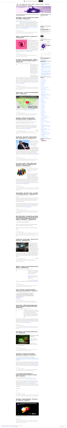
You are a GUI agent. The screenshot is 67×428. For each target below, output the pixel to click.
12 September (19, 210)
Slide (19, 88)
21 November (19, 87)
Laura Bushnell (42, 106)
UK (30, 421)
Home (17, 4)
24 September (19, 131)
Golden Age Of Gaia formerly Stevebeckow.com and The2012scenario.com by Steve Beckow (46, 95)
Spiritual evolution (25, 33)
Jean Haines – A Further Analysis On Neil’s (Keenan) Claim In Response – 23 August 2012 (26, 354)
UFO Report (24, 421)
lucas (24, 395)
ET (29, 420)
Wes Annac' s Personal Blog (44, 137)
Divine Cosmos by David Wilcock (45, 87)
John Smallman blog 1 (43, 101)
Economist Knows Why (19, 132)
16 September (19, 187)
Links (21, 31)
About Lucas (47, 4)
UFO (22, 421)
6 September (19, 259)
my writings (23, 393)
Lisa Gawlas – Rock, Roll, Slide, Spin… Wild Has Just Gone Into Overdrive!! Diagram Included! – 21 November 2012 (27, 60)
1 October (19, 113)
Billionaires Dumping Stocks (25, 131)
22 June (19, 394)
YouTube (34, 114)
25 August (19, 349)
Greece (37, 22)
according (31, 318)
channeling (22, 87)
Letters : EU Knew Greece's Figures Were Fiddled (32, 32)
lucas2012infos (26, 38)
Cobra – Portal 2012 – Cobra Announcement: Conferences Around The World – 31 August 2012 (26, 290)
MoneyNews (26, 132)
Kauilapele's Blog (43, 105)
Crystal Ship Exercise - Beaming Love (22, 55)
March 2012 (17, 33)
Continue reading (25, 27)
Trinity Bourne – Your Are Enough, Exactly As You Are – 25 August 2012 (27, 332)
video (24, 86)
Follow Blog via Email (44, 29)
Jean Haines (19, 370)
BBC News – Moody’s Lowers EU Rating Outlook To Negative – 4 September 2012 (27, 267)
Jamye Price (42, 99)
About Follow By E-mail (40, 4)
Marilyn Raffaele (43, 111)
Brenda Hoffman (43, 82)
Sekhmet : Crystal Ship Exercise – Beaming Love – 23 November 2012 (27, 37)
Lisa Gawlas (33, 87)
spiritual (22, 33)
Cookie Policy (16, 426)
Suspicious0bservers (27, 109)
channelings (21, 54)
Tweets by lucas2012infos (43, 59)
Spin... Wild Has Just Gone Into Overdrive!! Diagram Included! (28, 88)
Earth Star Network (43, 88)
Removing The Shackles (43, 118)
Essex (28, 420)
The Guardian (29, 33)
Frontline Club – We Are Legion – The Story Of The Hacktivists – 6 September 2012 (27, 240)
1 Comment (36, 130)
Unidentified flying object (34, 421)
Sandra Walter (42, 119)
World (32, 33)
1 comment (30, 120)
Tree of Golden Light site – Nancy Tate (45, 132)
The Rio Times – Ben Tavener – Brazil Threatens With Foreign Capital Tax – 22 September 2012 (26, 137)
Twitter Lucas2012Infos (44, 58)
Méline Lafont (42, 113)
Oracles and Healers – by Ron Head (45, 117)
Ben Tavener (23, 159)
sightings (20, 421)
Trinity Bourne (18, 350)
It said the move (30, 275)
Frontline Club (27, 259)
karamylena (20, 416)
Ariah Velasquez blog (43, 80)
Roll (18, 88)
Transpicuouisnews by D (44, 131)
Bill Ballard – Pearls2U (43, 81)
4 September (19, 285)
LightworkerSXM (43, 107)
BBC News (22, 285)
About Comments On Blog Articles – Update (27, 4)
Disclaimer (30, 5)
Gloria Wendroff (34, 210)
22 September (19, 159)
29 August (19, 326)
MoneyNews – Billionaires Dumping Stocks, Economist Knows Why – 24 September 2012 (25, 118)
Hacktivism (31, 259)
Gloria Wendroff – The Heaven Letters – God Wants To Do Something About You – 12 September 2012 (27, 193)
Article (19, 31)
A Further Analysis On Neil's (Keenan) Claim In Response (28, 369)
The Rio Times (31, 160)
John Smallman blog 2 (43, 102)
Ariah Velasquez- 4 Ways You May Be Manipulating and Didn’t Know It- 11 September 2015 (45, 64)
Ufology (27, 421)
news (19, 33)
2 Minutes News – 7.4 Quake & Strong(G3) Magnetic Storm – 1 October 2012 (27, 93)
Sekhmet (17, 56)
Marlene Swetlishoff (43, 112)
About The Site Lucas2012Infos (22, 5)
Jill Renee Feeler (43, 100)
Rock (16, 88)
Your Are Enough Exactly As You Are (26, 350)
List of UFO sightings (35, 420)
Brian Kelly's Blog (43, 83)
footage (31, 420)
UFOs (29, 421)
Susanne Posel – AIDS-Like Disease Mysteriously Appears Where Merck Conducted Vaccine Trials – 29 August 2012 (27, 306)
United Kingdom (18, 422)
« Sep (41, 56)
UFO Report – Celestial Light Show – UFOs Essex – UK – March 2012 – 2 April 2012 (27, 399)
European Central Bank (30, 22)
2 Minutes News (23, 113)
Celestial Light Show (20, 420)
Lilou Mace (42, 108)
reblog (23, 31)
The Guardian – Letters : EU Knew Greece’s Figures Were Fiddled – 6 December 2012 (27, 18)
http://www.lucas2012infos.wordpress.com (30, 378)
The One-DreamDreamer (44, 128)
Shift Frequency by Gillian (44, 120)
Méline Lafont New (43, 114)
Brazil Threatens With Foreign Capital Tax (30, 159)
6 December (19, 32)
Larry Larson (27, 187)
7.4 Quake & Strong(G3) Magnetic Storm (30, 113)
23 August (19, 369)
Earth (24, 32)
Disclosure (22, 32)
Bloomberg (21, 22)
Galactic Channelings (43, 91)
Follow (42, 36)
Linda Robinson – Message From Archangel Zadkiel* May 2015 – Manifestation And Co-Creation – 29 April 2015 (46, 67)
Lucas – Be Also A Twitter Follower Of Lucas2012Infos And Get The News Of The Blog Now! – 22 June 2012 (26, 375)
